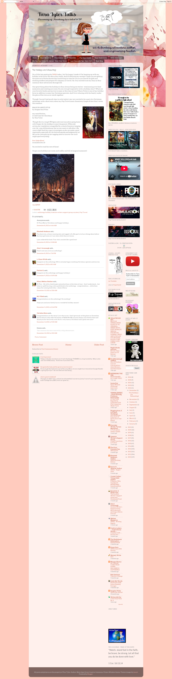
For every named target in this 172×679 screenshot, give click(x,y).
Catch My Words (116, 581)
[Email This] (48, 210)
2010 (129, 457)
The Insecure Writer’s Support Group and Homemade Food (116, 496)
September (133, 404)
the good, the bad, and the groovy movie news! (56, 367)
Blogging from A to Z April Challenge (116, 412)
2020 (129, 430)
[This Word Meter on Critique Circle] (124, 246)
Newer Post (37, 345)
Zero (111, 557)
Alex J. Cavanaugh (43, 248)
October (132, 402)
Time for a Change (116, 576)
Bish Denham (115, 574)
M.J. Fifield (40, 296)
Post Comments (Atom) (50, 349)
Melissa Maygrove (114, 519)
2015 (129, 443)
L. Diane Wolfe (42, 259)
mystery (76, 212)
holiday (48, 212)
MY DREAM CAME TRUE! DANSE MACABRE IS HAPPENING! (115, 567)
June (131, 413)
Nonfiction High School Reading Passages (115, 584)
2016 (129, 440)
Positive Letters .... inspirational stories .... (115, 529)
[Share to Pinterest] (56, 210)
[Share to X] (52, 210)
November (133, 399)
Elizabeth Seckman (43, 231)
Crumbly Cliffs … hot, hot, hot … (116, 533)
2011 (129, 454)
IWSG (54, 74)
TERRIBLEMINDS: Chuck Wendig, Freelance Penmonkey (116, 395)
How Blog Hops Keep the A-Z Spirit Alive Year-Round (116, 418)
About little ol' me (45, 58)
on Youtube (112, 281)
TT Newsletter (71, 58)
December (133, 390)
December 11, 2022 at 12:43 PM (47, 307)
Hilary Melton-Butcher (45, 281)
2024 (129, 382)
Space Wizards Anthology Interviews (115, 386)
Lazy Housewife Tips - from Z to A (81, 61)
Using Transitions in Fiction (116, 442)
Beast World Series (101, 58)
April (131, 415)
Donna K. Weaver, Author (116, 467)
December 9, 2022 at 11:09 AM (47, 275)
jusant (135, 672)
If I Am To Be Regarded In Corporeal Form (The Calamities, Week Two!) (115, 402)
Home (35, 58)
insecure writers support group (62, 212)
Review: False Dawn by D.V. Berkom (114, 352)
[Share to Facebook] (54, 210)
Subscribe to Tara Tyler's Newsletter (132, 274)
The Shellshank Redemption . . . (116, 540)
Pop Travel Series (85, 58)
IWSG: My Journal (116, 592)
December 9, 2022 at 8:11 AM (46, 264)
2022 (129, 388)
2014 (129, 446)
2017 (129, 438)
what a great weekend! (48, 377)
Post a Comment (40, 337)
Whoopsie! (114, 450)
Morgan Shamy (115, 562)
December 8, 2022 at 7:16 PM (46, 253)
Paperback (117, 285)
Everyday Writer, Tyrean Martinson (115, 426)
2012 (129, 451)
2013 (129, 449)
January (132, 424)
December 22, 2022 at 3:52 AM (47, 333)
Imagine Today (115, 591)
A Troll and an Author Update (115, 430)
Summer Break (115, 542)
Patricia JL (40, 270)
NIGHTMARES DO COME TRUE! (116, 377)
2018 (129, 435)
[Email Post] (44, 209)
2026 (129, 377)
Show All (120, 604)
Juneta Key (114, 383)
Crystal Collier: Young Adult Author (115, 478)
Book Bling (99, 61)
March (131, 418)
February (132, 421)
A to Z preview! (45, 357)
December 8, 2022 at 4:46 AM (47, 225)
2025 (129, 380)
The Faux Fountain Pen (115, 448)
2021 (129, 427)
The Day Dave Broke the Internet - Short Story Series (49, 61)
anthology (41, 212)
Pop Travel (83, 212)
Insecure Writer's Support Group (116, 438)
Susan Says (114, 547)
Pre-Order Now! (38, 141)
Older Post (99, 345)
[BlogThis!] (50, 210)
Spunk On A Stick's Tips (114, 491)
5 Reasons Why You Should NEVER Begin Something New (115, 483)
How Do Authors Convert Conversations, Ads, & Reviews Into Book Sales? (115, 365)
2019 (129, 432)
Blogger (90, 674)
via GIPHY (36, 205)
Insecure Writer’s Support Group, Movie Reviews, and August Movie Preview (116, 510)
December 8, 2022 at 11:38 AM (47, 242)
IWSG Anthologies (116, 58)
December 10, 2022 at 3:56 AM (47, 290)
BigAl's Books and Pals (115, 348)
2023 (129, 385)
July (130, 410)
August (132, 407)
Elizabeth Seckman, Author (113, 457)
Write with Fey (115, 597)
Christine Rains (42, 313)
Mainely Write (115, 555)
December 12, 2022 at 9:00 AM (47, 322)
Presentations (58, 58)
